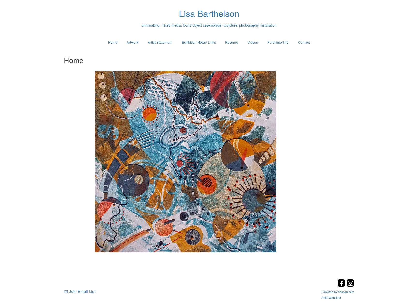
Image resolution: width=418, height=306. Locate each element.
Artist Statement (160, 42)
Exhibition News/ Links (199, 42)
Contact (304, 42)
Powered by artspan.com (337, 292)
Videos (252, 42)
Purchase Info (278, 42)
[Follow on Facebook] (341, 285)
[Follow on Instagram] (350, 285)
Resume (231, 42)
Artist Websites (331, 297)
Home (112, 42)
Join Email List (82, 291)
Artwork (132, 42)
